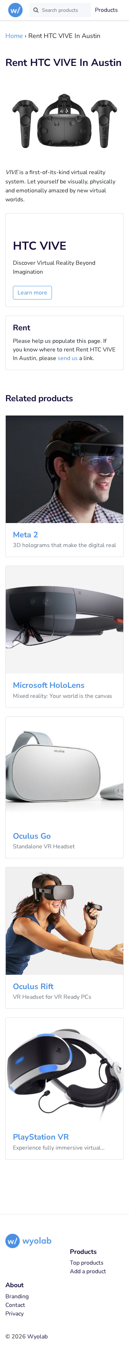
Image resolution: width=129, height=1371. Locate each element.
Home (14, 36)
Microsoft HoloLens (49, 685)
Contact (15, 1305)
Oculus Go (32, 836)
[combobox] (60, 10)
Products (106, 10)
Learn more (32, 293)
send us (68, 358)
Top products (87, 1263)
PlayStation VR (41, 1137)
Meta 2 (25, 534)
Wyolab (37, 1337)
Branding (17, 1296)
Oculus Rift (33, 986)
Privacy (14, 1314)
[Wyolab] (16, 10)
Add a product (88, 1271)
